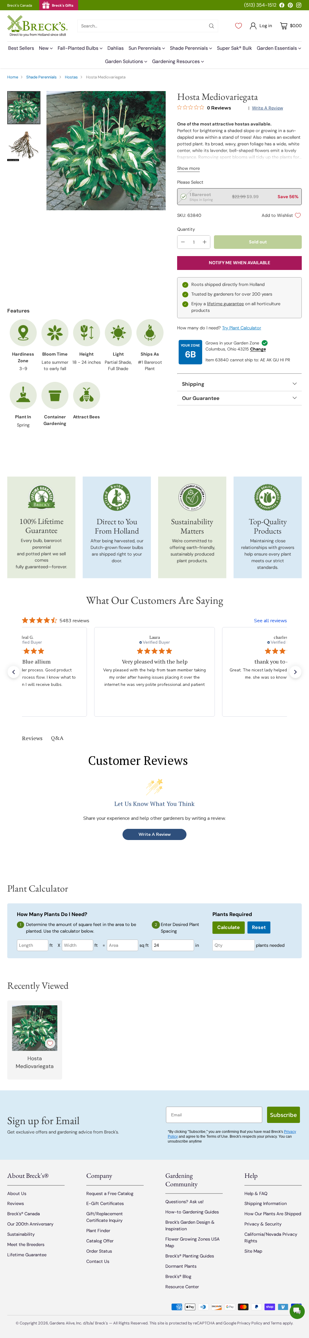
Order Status (99, 1251)
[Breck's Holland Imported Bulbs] (117, 497)
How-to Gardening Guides (192, 1212)
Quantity (186, 229)
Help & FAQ (255, 1194)
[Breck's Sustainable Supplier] (192, 497)
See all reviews (270, 620)
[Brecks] (37, 25)
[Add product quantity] (204, 242)
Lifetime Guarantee (26, 1255)
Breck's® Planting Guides (189, 1256)
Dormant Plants (180, 1266)
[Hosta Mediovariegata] (106, 150)
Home (12, 77)
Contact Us (97, 1261)
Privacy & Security (263, 1224)
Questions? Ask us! (184, 1202)
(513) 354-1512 (260, 5)
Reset (259, 927)
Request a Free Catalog (109, 1194)
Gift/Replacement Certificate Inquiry (104, 1217)
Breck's (101, 1323)
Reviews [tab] (32, 738)
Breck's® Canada (23, 1214)
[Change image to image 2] (23, 144)
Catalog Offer (99, 1241)
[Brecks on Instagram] (299, 6)
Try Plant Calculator (241, 328)
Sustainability (21, 1234)
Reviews (15, 1203)
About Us (16, 1194)
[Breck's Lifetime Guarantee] (41, 497)
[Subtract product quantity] (182, 242)
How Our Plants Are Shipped (272, 1214)
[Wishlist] (238, 26)
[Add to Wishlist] (50, 1043)
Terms (277, 1323)
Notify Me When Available (239, 263)
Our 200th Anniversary (30, 1224)
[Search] (211, 26)
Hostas (71, 77)
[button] (14, 672)
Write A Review (155, 834)
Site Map (253, 1251)
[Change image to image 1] (23, 107)
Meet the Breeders (25, 1244)
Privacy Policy (249, 1323)
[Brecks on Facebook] (282, 6)
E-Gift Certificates (105, 1203)
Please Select (190, 182)
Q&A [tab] (57, 737)
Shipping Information (265, 1203)
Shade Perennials (41, 77)
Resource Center (182, 1287)
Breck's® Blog (178, 1276)
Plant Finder (98, 1231)
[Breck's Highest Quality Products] (268, 497)
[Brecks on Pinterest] (290, 6)
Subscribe (283, 1114)
